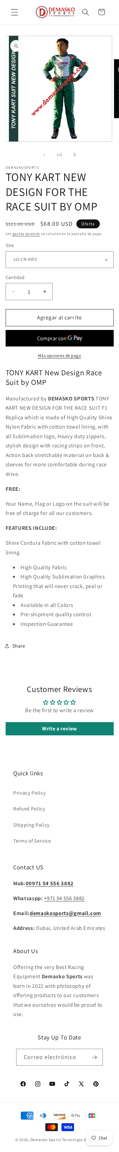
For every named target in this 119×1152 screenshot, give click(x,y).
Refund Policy (29, 808)
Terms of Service (32, 840)
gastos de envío (26, 233)
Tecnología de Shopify (83, 1139)
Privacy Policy (29, 792)
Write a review (59, 728)
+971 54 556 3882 (64, 898)
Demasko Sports (45, 1139)
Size (10, 245)
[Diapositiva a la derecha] (74, 154)
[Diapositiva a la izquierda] (44, 154)
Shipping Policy (31, 824)
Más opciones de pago (59, 355)
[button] (14, 12)
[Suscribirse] (94, 1057)
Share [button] (18, 645)
